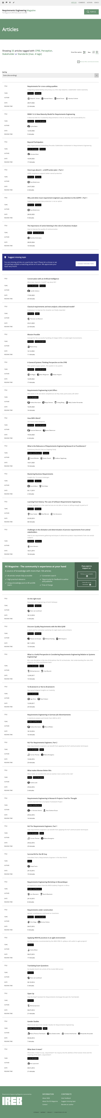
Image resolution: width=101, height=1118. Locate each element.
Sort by (4, 72)
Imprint (43, 1112)
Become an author (67, 1104)
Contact (44, 1104)
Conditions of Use (60, 1112)
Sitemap (36, 1112)
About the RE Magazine (50, 1101)
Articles (73, 2)
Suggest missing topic (86, 264)
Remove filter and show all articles (89, 61)
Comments (82, 2)
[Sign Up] (3, 2)
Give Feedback (66, 1098)
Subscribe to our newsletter (86, 583)
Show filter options (76, 52)
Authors (89, 2)
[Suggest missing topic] (10, 2)
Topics (93, 12)
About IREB (46, 1098)
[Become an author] (13, 2)
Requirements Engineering (19, 11)
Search (96, 2)
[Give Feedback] (6, 2)
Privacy (49, 1112)
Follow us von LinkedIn (86, 574)
